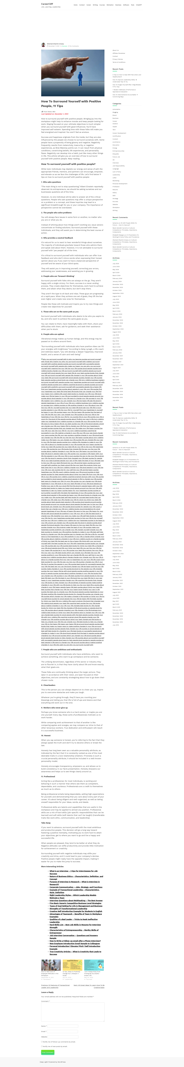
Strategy (115, 198)
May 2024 (116, 269)
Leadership (116, 174)
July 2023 (116, 299)
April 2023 (116, 308)
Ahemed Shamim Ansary (55, 44)
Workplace (116, 207)
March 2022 (116, 347)
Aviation (115, 123)
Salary (115, 192)
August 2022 (117, 332)
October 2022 (117, 326)
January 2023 (117, 317)
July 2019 (116, 400)
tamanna (115, 223)
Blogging (115, 112)
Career (89, 5)
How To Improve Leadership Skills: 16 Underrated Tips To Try (125, 81)
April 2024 (116, 272)
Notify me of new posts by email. (55, 1046)
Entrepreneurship (118, 151)
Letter (115, 177)
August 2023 (117, 296)
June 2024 (116, 266)
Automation (116, 109)
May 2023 (116, 305)
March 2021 (116, 382)
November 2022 (118, 323)
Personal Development (120, 183)
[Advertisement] (92, 24)
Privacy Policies (118, 59)
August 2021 (116, 367)
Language (116, 169)
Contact (82, 5)
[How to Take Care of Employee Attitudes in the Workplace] (51, 965)
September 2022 (118, 329)
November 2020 (118, 391)
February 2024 (117, 278)
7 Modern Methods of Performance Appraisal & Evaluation (124, 90)
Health (115, 126)
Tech (114, 129)
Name (44, 1026)
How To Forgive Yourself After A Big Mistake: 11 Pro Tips (127, 86)
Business (118, 5)
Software (126, 5)
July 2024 (116, 263)
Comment (45, 1001)
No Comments (74, 46)
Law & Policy (117, 172)
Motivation (110, 5)
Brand (115, 115)
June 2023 (116, 302)
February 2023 (117, 314)
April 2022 (116, 344)
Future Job (116, 157)
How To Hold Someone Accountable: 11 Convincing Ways (125, 95)
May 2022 (116, 341)
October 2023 (117, 290)
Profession (116, 186)
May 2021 (116, 376)
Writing (95, 5)
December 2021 (118, 356)
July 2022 (116, 335)
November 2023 (118, 287)
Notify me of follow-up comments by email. (59, 1042)
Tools (132, 5)
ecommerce (116, 142)
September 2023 (118, 293)
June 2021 (116, 373)
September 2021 (118, 364)
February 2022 (117, 350)
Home (75, 5)
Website (44, 1037)
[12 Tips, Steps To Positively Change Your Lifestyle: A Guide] (72, 965)
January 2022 (117, 353)
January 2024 (117, 281)
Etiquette (116, 154)
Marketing (116, 180)
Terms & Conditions (119, 62)
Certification (117, 136)
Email (44, 1031)
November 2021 (118, 359)
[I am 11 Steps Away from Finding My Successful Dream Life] (94, 965)
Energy (115, 148)
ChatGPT (139, 5)
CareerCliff (47, 4)
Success (64, 46)
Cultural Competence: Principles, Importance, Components (125, 230)
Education (116, 145)
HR (113, 160)
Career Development (119, 133)
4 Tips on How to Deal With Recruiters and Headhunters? (127, 76)
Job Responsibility (119, 166)
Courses (102, 5)
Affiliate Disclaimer (119, 53)
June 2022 (116, 338)
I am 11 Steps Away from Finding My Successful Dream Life (92, 973)
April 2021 (116, 379)
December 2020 (118, 388)
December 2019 (118, 394)
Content (115, 139)
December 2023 (118, 284)
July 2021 (116, 370)
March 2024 (116, 275)
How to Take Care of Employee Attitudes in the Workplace (49, 973)
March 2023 (116, 311)
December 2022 (118, 320)
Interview (116, 163)
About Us (116, 50)
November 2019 (118, 397)
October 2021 (117, 361)
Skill (114, 195)
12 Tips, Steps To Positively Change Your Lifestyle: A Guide (71, 973)
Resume (115, 189)
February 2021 (117, 385)
